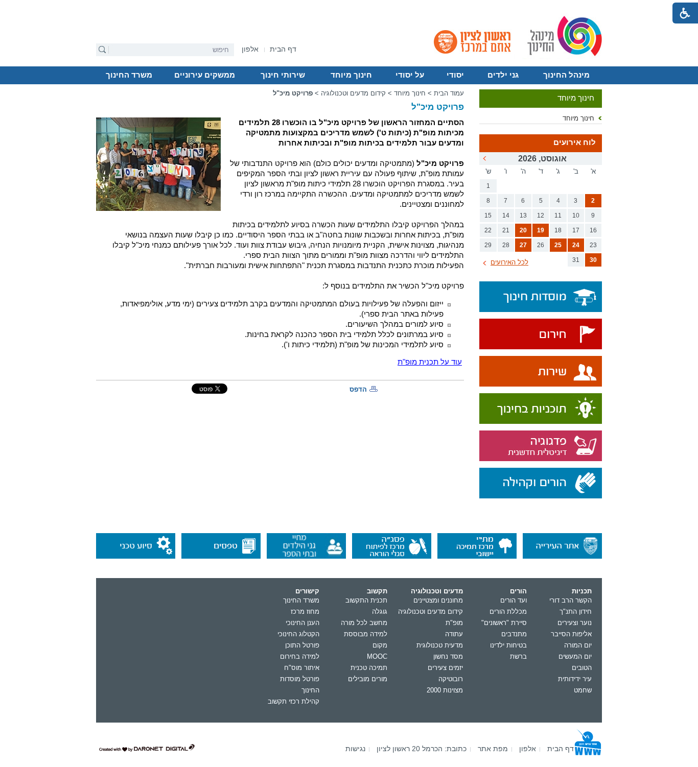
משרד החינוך (129, 75)
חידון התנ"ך (576, 611)
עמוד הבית (449, 93)
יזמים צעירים (445, 668)
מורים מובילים (367, 679)
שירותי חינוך (283, 75)
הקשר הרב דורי (570, 600)
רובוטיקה (450, 679)
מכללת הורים (508, 611)
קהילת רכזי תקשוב (293, 701)
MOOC (377, 656)
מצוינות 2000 (445, 690)
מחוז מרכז (305, 611)
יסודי (455, 75)
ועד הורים (513, 600)
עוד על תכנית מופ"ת (430, 362)
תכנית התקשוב (366, 600)
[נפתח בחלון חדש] (540, 335)
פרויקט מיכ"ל (293, 93)
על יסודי (409, 75)
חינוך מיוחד (351, 75)
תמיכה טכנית (369, 668)
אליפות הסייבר (571, 634)
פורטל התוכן (302, 645)
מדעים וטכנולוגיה (437, 591)
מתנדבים (514, 634)
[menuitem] (250, 49)
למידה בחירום (299, 656)
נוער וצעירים (574, 623)
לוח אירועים (574, 142)
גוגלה (379, 611)
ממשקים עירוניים (204, 75)
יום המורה (578, 645)
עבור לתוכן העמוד (349, 8)
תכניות (582, 591)
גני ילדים (503, 75)
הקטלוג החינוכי (298, 634)
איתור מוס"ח (301, 668)
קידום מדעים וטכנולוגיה (353, 93)
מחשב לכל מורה (364, 623)
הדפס (358, 389)
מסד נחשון (448, 656)
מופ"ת (454, 623)
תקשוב (377, 591)
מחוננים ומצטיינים (438, 600)
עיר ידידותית (575, 679)
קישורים (307, 591)
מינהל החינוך (566, 75)
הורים (518, 591)
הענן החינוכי (302, 623)
